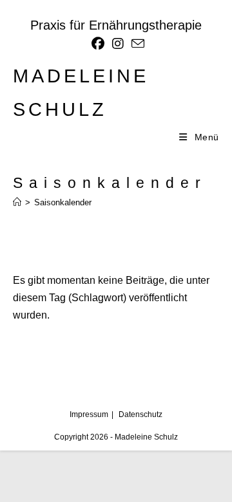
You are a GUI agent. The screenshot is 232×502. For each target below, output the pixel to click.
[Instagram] (118, 43)
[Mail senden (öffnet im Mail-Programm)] (136, 43)
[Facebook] (98, 43)
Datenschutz (140, 414)
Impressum (89, 414)
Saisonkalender (63, 202)
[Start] (17, 202)
